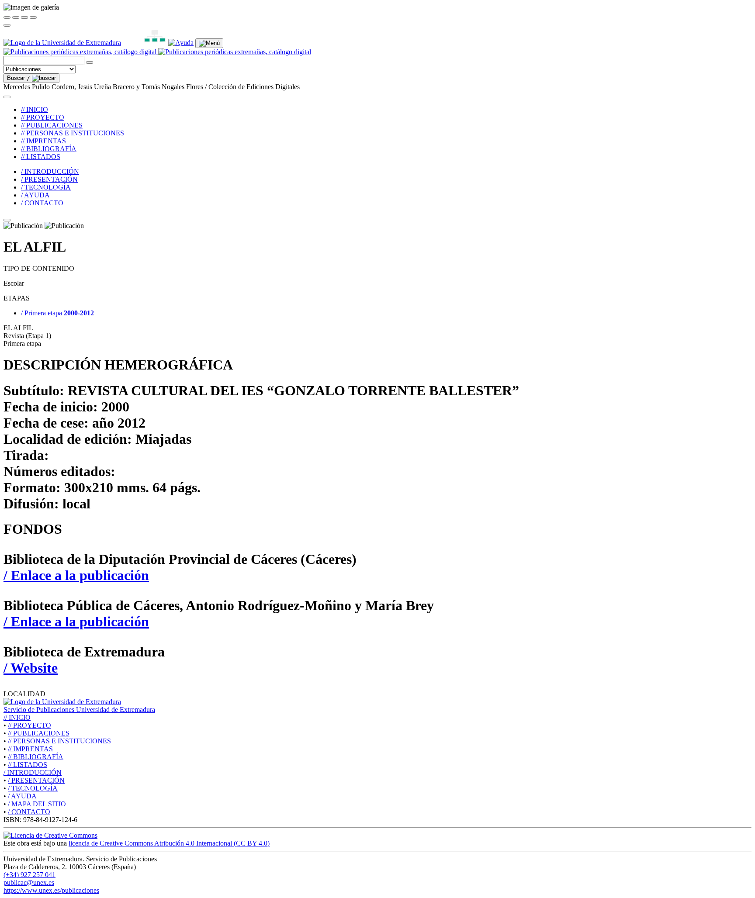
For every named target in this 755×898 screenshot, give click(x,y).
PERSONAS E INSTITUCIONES (59, 741)
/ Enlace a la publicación (76, 575)
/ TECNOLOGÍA (46, 187)
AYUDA (22, 796)
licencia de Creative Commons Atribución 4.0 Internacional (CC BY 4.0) (169, 843)
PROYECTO (29, 725)
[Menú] (209, 43)
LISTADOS (27, 764)
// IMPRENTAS (43, 141)
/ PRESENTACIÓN (49, 179)
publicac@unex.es (28, 882)
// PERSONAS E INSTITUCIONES (72, 133)
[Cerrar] (6, 17)
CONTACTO (29, 811)
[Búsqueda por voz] (89, 62)
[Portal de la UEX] (62, 42)
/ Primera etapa (57, 313)
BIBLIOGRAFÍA (35, 756)
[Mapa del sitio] (144, 42)
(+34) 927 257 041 (29, 874)
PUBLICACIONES (38, 733)
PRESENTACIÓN (36, 780)
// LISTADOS (40, 156)
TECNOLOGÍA (33, 788)
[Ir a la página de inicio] (157, 51)
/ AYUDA (35, 195)
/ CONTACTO (42, 203)
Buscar (18, 78)
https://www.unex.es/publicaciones (51, 890)
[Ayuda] (181, 42)
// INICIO (34, 109)
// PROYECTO (42, 117)
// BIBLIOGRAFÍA (48, 148)
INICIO (17, 717)
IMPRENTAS (30, 749)
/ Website (30, 668)
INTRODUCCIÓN (32, 772)
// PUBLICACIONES (52, 125)
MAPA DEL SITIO (37, 804)
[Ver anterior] (15, 17)
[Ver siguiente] (24, 17)
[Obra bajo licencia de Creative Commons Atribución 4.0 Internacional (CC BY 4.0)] (50, 835)
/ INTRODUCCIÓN (50, 171)
